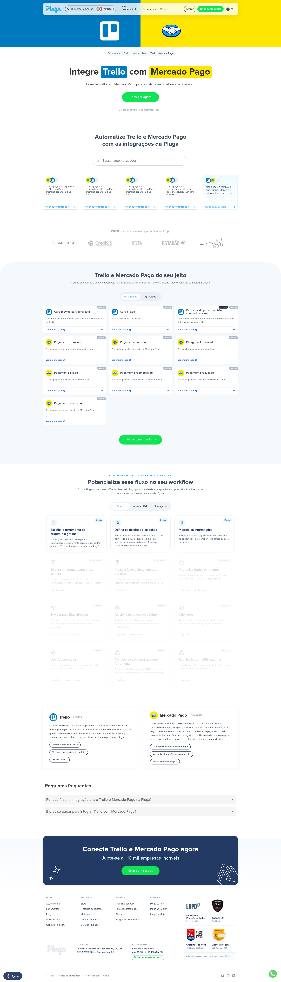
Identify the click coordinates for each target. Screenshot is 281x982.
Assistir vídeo (59, 590)
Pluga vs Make (158, 914)
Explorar (121, 590)
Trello (126, 53)
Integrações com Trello (66, 745)
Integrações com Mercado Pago (171, 747)
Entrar (190, 9)
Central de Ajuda (90, 919)
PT (232, 9)
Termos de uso (91, 976)
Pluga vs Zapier (158, 909)
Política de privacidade (69, 976)
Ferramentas (113, 53)
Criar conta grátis (210, 9)
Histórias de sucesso (92, 909)
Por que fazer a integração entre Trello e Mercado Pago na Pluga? (99, 800)
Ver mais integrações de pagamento (171, 754)
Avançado (161, 506)
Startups (120, 914)
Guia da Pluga (88, 925)
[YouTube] (222, 975)
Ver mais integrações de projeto (68, 752)
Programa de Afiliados (128, 919)
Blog (83, 904)
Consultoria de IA (55, 925)
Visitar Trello (58, 760)
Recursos (148, 9)
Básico (120, 506)
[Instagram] (228, 975)
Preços (164, 9)
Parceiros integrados (127, 909)
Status (106, 976)
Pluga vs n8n (157, 904)
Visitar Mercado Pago (164, 762)
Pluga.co (54, 9)
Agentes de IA (53, 919)
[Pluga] (57, 950)
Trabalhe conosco (125, 904)
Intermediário (140, 506)
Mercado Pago (140, 53)
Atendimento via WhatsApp (149, 957)
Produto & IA (129, 8)
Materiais (85, 914)
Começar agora (140, 97)
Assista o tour (53, 904)
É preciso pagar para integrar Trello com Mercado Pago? (91, 811)
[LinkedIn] (233, 975)
